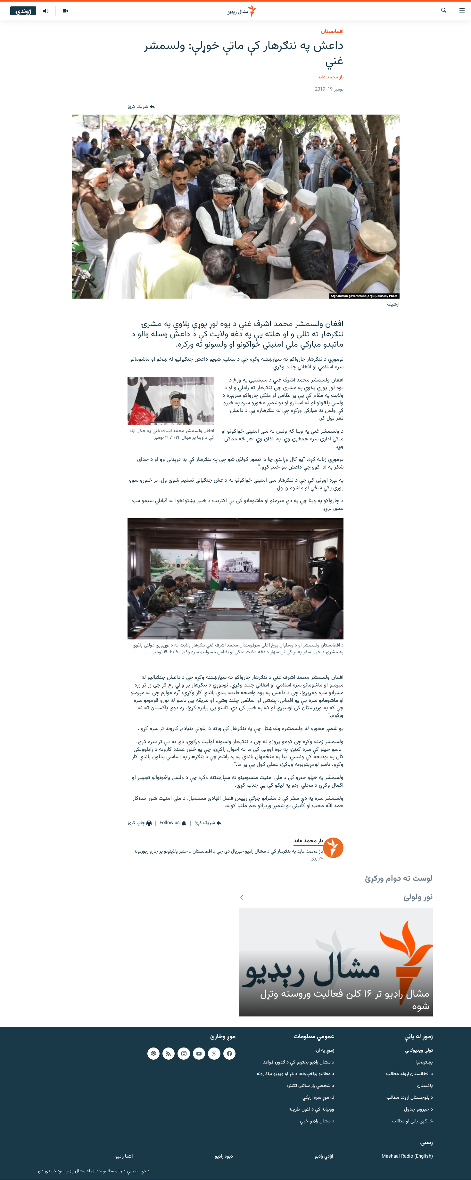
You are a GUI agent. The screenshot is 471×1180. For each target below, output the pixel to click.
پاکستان (425, 1086)
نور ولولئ (418, 898)
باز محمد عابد (330, 77)
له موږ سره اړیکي (318, 1098)
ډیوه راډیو (224, 1157)
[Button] (141, 107)
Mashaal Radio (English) (407, 1157)
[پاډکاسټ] (153, 1054)
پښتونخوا (424, 1062)
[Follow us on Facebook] (229, 1054)
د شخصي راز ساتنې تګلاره (310, 1086)
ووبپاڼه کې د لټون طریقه (311, 1109)
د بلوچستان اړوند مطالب (409, 1098)
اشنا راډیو (124, 1157)
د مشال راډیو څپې (317, 1121)
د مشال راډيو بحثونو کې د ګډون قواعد (298, 1062)
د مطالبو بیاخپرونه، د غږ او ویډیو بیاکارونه (295, 1074)
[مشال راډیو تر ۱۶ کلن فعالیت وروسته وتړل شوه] (336, 962)
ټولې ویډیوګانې (419, 1051)
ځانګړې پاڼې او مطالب (412, 1121)
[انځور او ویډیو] (65, 11)
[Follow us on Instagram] (184, 1054)
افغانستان (332, 32)
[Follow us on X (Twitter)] (214, 1054)
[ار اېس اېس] (168, 1054)
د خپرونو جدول (418, 1109)
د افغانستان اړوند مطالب (409, 1074)
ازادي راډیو (324, 1157)
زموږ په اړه (324, 1051)
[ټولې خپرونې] (45, 11)
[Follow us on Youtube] (199, 1054)
